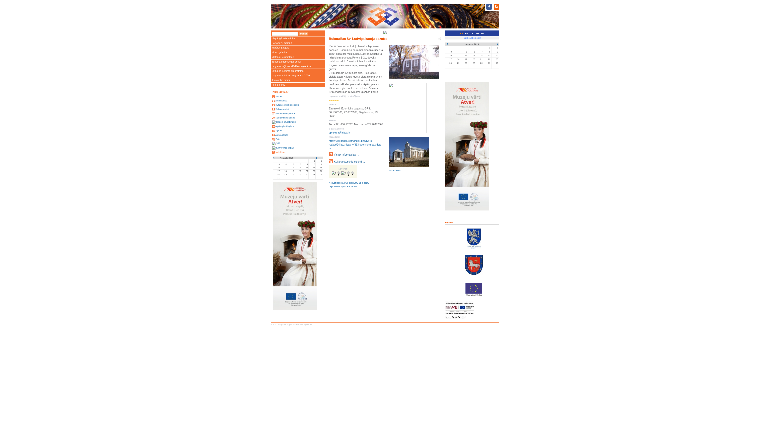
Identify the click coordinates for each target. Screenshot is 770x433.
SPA (278, 143)
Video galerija (279, 52)
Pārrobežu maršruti (282, 43)
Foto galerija (278, 84)
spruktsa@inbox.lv (340, 132)
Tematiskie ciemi (281, 80)
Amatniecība (281, 100)
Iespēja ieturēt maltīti (286, 122)
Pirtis (278, 139)
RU (477, 33)
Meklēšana (281, 152)
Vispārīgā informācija (283, 38)
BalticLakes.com (472, 38)
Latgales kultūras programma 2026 (291, 75)
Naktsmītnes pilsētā (285, 113)
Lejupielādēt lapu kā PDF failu (343, 186)
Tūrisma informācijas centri (286, 61)
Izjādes (279, 130)
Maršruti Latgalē (280, 47)
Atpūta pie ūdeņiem (284, 126)
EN (466, 33)
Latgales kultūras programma (288, 71)
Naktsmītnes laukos (285, 117)
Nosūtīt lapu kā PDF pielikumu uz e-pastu (349, 183)
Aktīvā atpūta (281, 135)
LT (472, 33)
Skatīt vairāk (394, 171)
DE (482, 33)
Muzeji (279, 96)
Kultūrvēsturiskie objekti (287, 105)
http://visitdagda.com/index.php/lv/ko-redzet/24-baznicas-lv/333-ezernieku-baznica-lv (355, 144)
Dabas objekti (282, 109)
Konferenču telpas (285, 148)
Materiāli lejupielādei (283, 57)
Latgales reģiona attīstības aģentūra (291, 66)
